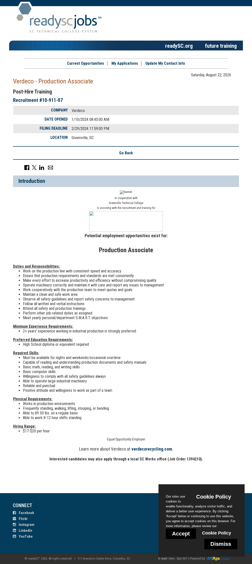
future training (221, 46)
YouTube (25, 536)
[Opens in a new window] (217, 558)
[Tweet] (34, 167)
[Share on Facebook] (27, 167)
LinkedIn (25, 530)
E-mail (162, 558)
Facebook (26, 513)
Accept (181, 534)
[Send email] (50, 167)
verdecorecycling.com (151, 449)
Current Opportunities (85, 63)
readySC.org (179, 46)
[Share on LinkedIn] (42, 167)
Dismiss (220, 544)
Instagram (26, 524)
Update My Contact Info (165, 63)
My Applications (124, 63)
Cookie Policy (216, 533)
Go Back (126, 153)
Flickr (23, 519)
